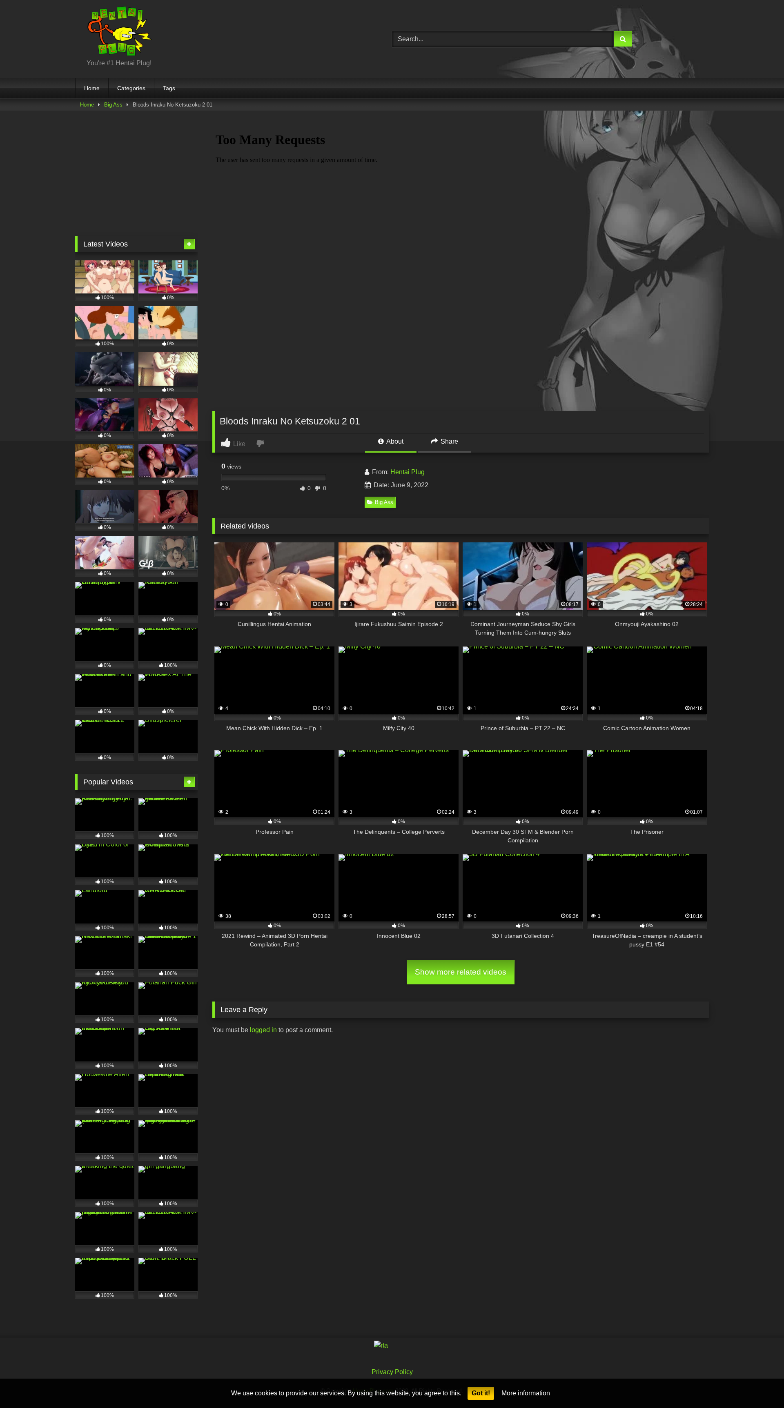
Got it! (481, 1393)
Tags (169, 88)
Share (448, 441)
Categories (131, 88)
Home (92, 88)
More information (525, 1393)
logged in (263, 1029)
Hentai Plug (407, 472)
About (394, 441)
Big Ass (113, 105)
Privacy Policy (392, 1371)
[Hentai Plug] (113, 32)
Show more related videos (460, 972)
